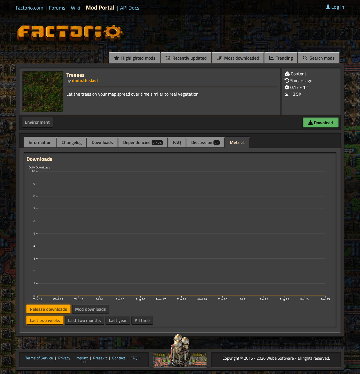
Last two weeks (45, 320)
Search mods (322, 58)
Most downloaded (241, 58)
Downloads (102, 142)
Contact (118, 358)
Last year (118, 320)
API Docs (129, 7)
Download (323, 122)
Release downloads (48, 309)
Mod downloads (90, 309)
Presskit (100, 358)
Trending (284, 58)
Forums (57, 7)
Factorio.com (29, 7)
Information (40, 142)
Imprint (82, 358)
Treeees (75, 75)
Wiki (75, 7)
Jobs (83, 362)
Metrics (237, 142)
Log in (337, 7)
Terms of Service (39, 358)
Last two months (84, 320)
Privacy (64, 358)
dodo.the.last (85, 80)
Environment (37, 122)
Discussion (205, 142)
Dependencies (142, 142)
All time (142, 320)
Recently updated (189, 58)
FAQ (177, 142)
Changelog (72, 142)
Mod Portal (100, 7)
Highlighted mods (138, 58)
